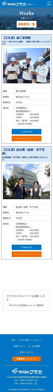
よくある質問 (34, 346)
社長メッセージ (26, 352)
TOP (13, 340)
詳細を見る (28, 131)
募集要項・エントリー (26, 359)
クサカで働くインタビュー (30, 340)
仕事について (19, 346)
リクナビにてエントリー (27, 138)
